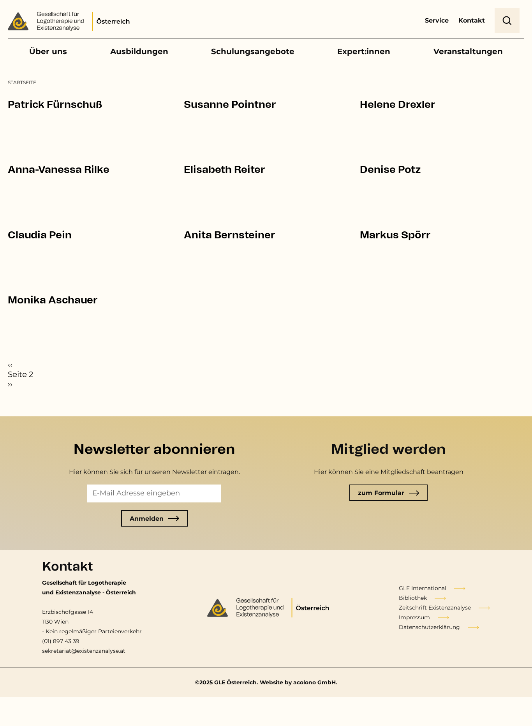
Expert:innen (363, 51)
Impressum (414, 617)
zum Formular (381, 493)
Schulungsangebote (252, 51)
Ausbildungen (139, 51)
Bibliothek (413, 597)
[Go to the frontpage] (71, 22)
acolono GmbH (314, 682)
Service (437, 20)
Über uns (48, 51)
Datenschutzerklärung (429, 627)
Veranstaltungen (468, 51)
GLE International (422, 588)
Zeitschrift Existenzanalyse (435, 607)
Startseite (22, 82)
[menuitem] (22, 82)
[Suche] (507, 20)
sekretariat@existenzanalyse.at (83, 650)
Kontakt (471, 20)
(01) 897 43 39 (60, 641)
